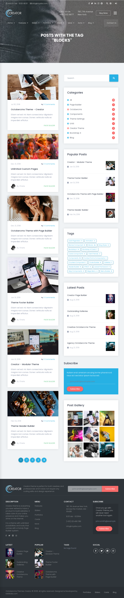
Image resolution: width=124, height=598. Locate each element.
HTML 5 (87, 267)
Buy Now (103, 13)
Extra (80, 23)
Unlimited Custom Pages (24, 168)
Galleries (108, 262)
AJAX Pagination (75, 241)
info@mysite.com (39, 3)
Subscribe (75, 389)
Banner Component (77, 245)
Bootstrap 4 (74, 249)
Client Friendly (94, 254)
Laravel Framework (101, 267)
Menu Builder (106, 271)
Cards (59, 23)
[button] (11, 87)
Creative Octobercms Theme (81, 327)
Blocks (92, 245)
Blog (90, 23)
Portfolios (47, 23)
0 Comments (49, 104)
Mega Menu (92, 271)
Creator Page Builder (77, 295)
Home (10, 23)
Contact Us (111, 23)
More (70, 23)
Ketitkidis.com (12, 593)
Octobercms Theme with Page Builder (31, 230)
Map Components (76, 271)
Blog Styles (104, 245)
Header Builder (75, 267)
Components (75, 258)
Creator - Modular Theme (25, 364)
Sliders (35, 23)
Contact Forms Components (95, 258)
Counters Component (77, 262)
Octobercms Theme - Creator (27, 109)
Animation (90, 241)
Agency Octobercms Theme (81, 343)
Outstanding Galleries (77, 311)
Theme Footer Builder (22, 302)
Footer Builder (95, 262)
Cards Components (77, 254)
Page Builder (49, 125)
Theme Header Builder (23, 425)
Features (23, 23)
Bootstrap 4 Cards (89, 249)
